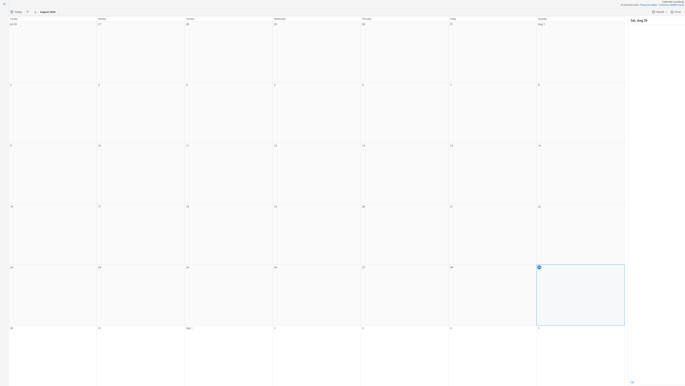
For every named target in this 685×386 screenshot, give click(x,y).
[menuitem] (16, 12)
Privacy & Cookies (648, 4)
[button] (632, 382)
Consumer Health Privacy (671, 4)
